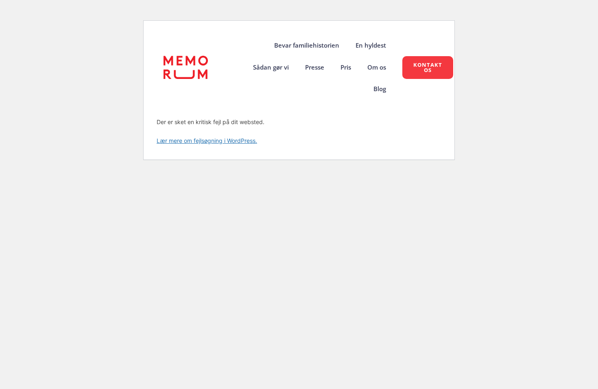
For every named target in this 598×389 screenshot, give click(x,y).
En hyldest (371, 45)
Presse (314, 67)
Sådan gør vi (271, 67)
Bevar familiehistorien (306, 45)
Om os (376, 67)
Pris (345, 67)
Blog (379, 89)
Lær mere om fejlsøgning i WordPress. (207, 140)
